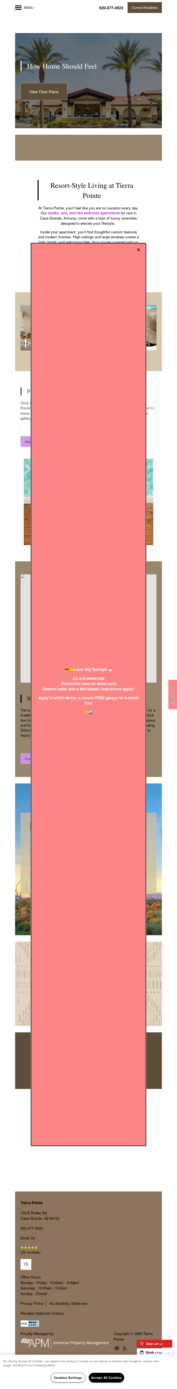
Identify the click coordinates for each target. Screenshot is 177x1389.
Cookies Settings (68, 1377)
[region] (88, 1372)
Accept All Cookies (106, 1377)
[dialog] (88, 694)
